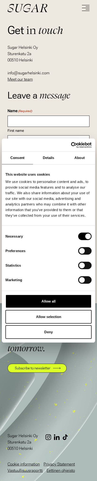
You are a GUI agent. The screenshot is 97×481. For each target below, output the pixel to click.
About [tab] (79, 158)
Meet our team (20, 79)
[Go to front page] (45, 8)
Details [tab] (48, 158)
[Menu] (85, 8)
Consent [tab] (17, 158)
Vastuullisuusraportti (25, 470)
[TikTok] (66, 437)
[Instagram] (49, 437)
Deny (48, 332)
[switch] (85, 251)
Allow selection (48, 316)
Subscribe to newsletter (32, 368)
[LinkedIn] (58, 437)
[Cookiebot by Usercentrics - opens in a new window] (71, 145)
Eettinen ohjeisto (61, 470)
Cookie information (24, 464)
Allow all (48, 301)
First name (16, 131)
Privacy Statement (59, 464)
